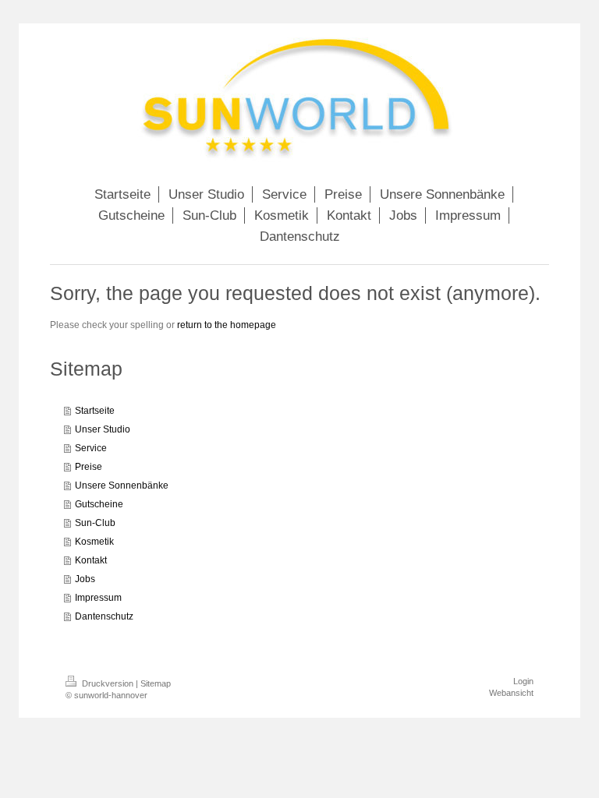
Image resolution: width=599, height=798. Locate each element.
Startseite (95, 410)
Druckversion (108, 683)
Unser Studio (102, 429)
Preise (88, 466)
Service (91, 448)
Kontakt (91, 560)
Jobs (85, 579)
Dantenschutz (104, 616)
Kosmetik (94, 541)
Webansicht (511, 692)
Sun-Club (95, 522)
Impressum (98, 597)
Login (523, 681)
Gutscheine (99, 504)
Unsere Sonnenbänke (121, 485)
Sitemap (155, 683)
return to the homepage (226, 325)
